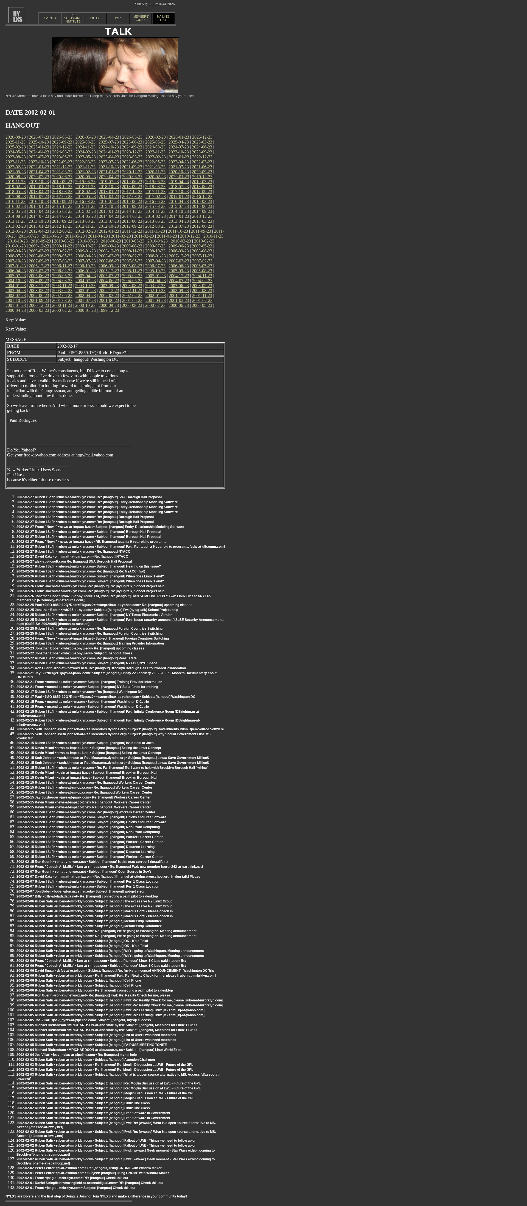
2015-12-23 (62, 206)
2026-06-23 (62, 137)
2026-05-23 (85, 137)
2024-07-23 (179, 147)
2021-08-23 (155, 166)
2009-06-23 (179, 246)
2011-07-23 (29, 236)
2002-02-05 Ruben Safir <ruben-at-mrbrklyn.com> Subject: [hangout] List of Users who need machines (96, 1035)
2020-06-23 (62, 176)
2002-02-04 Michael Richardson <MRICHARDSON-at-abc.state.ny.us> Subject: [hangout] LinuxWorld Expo (98, 1050)
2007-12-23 (179, 256)
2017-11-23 (155, 191)
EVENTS (50, 18)
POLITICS (95, 18)
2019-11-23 (15, 181)
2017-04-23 (109, 196)
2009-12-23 (39, 246)
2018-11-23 (85, 186)
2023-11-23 (155, 152)
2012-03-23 (62, 231)
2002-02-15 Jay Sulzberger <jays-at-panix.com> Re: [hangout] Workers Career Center (83, 797)
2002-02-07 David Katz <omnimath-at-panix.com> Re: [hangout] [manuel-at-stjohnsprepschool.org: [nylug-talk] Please (108, 877)
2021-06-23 (202, 166)
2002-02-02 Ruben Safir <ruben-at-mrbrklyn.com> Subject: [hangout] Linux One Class (83, 1103)
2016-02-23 (15, 206)
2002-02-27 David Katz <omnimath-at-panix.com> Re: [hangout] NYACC (72, 556)
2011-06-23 (52, 236)
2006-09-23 (109, 265)
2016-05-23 (155, 201)
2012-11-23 (85, 226)
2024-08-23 (155, 147)
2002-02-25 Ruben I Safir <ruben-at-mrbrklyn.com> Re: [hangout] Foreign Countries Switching (89, 628)
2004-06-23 (109, 280)
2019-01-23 (39, 186)
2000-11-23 (62, 305)
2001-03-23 (179, 300)
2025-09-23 (62, 142)
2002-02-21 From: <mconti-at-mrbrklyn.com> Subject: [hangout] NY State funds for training (87, 687)
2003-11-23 (62, 285)
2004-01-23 (15, 285)
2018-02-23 (85, 191)
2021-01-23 (109, 171)
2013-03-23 (202, 221)
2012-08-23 (155, 226)
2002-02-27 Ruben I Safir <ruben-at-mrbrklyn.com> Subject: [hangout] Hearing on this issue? (88, 566)
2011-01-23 (167, 236)
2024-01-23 (109, 152)
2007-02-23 (202, 260)
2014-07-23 (39, 216)
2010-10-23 (17, 241)
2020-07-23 (39, 176)
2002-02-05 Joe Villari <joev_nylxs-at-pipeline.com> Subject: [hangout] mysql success (83, 1020)
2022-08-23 (85, 161)
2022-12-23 (202, 157)
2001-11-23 (202, 295)
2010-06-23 (111, 241)
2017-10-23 (179, 191)
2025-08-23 (85, 142)
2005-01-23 (155, 275)
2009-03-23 (39, 251)
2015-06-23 (202, 206)
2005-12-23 (109, 270)
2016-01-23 (39, 206)
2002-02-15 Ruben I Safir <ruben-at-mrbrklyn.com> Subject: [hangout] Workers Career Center (89, 837)
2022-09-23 (62, 161)
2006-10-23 (85, 265)
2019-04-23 (179, 181)
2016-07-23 (109, 201)
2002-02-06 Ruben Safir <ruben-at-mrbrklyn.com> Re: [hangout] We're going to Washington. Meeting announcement (106, 931)
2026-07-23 (39, 137)
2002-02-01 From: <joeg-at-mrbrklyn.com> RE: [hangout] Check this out (72, 1178)
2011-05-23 (75, 236)
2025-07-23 (109, 142)
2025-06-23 (132, 142)
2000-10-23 (85, 305)
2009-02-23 (62, 251)
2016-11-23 (15, 201)
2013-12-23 (202, 216)
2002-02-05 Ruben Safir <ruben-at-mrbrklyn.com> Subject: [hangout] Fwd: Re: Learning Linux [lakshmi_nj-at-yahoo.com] (110, 1010)
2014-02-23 (155, 216)
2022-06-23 (132, 161)
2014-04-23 (109, 216)
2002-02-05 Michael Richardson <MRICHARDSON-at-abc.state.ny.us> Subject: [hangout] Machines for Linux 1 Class (106, 1025)
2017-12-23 (132, 191)
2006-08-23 (132, 265)
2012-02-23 (85, 231)
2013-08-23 (85, 221)
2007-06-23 (109, 260)
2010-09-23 (41, 241)
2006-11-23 (62, 265)
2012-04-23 (39, 231)
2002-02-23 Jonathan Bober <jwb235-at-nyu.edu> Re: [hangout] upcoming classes (80, 648)
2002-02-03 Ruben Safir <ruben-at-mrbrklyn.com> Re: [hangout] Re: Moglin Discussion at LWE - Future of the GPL (104, 1065)
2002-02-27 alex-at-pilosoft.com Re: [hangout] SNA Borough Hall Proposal (74, 561)
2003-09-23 (109, 285)
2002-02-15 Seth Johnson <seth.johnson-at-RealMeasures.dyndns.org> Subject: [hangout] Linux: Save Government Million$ (112, 758)
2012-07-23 (179, 226)
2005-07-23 (15, 275)
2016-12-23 (202, 196)
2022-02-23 (15, 166)
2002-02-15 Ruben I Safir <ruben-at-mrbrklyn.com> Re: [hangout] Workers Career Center (85, 782)
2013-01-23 (39, 226)
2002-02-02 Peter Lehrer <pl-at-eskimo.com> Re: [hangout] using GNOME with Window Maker (89, 1168)
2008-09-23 (179, 251)
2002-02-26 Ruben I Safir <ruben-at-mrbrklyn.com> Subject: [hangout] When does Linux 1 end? (90, 576)
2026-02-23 (155, 137)
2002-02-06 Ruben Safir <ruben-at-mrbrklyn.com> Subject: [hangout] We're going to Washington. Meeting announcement (110, 951)
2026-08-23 (15, 137)
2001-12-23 (179, 295)
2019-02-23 (15, 186)
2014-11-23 (155, 211)
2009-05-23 (202, 246)
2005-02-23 (132, 275)
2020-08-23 (15, 176)
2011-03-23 (121, 236)
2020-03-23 (132, 176)
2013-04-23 (179, 221)
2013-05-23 (155, 221)
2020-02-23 (155, 176)
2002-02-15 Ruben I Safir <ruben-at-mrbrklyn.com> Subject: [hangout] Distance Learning (85, 847)
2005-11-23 (132, 270)
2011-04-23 (98, 236)
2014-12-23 (132, 211)
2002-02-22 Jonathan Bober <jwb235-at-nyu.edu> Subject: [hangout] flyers (74, 653)
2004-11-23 (202, 275)
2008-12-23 (109, 251)
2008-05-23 (62, 256)
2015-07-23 (179, 206)
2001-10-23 (15, 300)
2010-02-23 (204, 241)
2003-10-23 (85, 285)
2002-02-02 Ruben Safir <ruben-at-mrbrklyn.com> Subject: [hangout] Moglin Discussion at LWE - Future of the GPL (105, 1093)
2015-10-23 (109, 206)
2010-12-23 (190, 236)
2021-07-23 (179, 166)
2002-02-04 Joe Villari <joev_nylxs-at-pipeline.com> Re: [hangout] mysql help (76, 1055)
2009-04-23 (15, 251)
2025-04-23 (179, 142)
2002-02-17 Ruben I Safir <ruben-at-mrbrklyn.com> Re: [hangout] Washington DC (79, 692)
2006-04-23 (15, 270)
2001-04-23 (155, 300)
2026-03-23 (132, 137)
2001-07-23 (85, 300)
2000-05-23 (202, 305)
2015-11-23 (85, 206)
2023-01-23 (179, 157)
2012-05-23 (15, 231)
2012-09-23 (132, 226)
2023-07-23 (39, 157)
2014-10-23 (179, 211)
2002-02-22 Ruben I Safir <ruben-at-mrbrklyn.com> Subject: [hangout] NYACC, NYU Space (86, 663)
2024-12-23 (62, 147)
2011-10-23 (178, 231)
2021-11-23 (85, 166)
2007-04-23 (155, 260)
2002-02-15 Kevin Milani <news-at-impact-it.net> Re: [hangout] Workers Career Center (83, 802)
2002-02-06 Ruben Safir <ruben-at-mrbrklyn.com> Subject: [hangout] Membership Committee (89, 921)
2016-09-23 (62, 201)
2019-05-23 (155, 181)
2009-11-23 (62, 246)
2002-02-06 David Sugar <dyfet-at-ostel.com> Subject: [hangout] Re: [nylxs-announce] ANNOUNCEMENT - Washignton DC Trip (115, 971)
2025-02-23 (15, 147)
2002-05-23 (62, 295)
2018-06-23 (202, 186)
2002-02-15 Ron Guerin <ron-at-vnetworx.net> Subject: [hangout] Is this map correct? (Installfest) (92, 862)
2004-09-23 (39, 280)
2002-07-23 (15, 295)
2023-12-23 (132, 152)
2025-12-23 (202, 137)
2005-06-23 (39, 275)
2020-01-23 (179, 176)
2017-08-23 (15, 196)
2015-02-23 (85, 211)
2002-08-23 (202, 290)
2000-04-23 (15, 310)
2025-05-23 (155, 142)
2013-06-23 (132, 221)
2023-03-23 (132, 157)
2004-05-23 (132, 280)
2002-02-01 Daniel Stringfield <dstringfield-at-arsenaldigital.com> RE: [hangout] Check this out (89, 1183)
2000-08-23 (132, 305)
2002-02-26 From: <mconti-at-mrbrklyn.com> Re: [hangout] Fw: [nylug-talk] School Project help (90, 586)
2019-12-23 (202, 176)
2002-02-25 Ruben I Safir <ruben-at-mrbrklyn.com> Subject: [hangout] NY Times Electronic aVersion (94, 615)
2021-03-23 (62, 171)
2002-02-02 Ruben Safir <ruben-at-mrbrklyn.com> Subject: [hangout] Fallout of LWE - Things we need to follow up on (106, 1140)
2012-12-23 (62, 226)
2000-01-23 (85, 310)
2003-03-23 (39, 290)
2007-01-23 (15, 265)
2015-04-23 (39, 211)
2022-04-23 (179, 161)
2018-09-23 (132, 186)
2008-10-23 (155, 251)
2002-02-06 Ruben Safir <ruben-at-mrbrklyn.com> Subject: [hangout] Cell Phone (78, 980)
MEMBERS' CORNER (141, 18)
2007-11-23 (202, 256)
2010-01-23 (15, 246)
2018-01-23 (109, 191)
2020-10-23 (179, 171)
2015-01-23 (109, 211)
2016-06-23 (132, 201)
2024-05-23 (15, 152)
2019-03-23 (202, 181)
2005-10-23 (155, 270)
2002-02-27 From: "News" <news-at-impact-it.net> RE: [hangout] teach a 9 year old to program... (91, 542)
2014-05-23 (85, 216)
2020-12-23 (132, 171)
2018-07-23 (179, 186)
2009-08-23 (132, 246)
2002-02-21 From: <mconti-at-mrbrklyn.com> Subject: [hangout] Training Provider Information (89, 682)
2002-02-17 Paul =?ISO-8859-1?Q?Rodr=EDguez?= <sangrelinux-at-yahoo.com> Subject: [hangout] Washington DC (105, 697)
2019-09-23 (62, 181)
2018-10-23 (109, 186)
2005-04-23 (85, 275)
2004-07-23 (85, 280)
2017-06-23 (62, 196)
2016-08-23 (85, 201)
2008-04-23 (85, 256)
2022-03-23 (202, 161)
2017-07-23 (39, 196)
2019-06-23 (132, 181)
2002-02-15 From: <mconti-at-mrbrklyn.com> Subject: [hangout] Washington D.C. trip (82, 702)
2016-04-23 (179, 201)
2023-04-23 (109, 157)
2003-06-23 (179, 285)
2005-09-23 (179, 270)
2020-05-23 (85, 176)
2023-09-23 (202, 152)
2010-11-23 (213, 236)
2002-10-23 (155, 290)
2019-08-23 (85, 181)
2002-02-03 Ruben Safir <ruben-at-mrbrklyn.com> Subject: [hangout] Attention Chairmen (85, 1060)
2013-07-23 (109, 221)
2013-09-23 (62, 221)
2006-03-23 (39, 270)
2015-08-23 (155, 206)
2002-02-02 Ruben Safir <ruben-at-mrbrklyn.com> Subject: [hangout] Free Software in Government (93, 1113)
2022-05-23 (155, 161)
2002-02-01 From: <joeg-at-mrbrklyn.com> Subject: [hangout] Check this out (75, 1188)
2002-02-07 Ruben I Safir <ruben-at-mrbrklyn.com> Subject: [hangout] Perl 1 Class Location (87, 881)
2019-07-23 (109, 181)
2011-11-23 (155, 231)
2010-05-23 (134, 241)
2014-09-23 (202, 211)
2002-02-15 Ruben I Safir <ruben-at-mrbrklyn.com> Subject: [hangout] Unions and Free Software (91, 817)
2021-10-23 (109, 166)
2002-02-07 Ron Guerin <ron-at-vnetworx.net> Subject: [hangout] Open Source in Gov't (83, 872)
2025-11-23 (15, 142)
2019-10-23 (39, 181)
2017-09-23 (202, 191)
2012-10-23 (109, 226)
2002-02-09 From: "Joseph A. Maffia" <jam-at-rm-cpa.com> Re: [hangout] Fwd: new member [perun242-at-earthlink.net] (109, 867)
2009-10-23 (85, 246)
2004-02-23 (202, 280)
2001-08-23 (62, 300)
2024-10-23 (109, 147)
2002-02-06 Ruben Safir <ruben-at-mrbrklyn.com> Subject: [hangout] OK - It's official (82, 941)
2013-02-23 (15, 226)
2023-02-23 (155, 157)
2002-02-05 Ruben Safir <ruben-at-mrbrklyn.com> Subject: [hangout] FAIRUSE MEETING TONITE (91, 1045)
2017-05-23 (85, 196)
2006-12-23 (39, 265)
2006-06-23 (179, 265)
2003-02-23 (62, 290)
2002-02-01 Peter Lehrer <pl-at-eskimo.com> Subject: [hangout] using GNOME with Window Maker (92, 1173)
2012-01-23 (109, 231)
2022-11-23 (15, 161)
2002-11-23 (132, 290)
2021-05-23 (15, 171)
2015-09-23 (132, 206)
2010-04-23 (157, 241)
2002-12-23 (109, 290)
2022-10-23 (39, 161)
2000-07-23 (155, 305)
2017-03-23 (132, 196)
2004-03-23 (179, 280)
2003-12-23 (39, 285)
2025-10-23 (39, 142)
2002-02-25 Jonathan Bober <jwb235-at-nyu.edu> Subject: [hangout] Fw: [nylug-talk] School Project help (97, 610)
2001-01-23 (15, 305)
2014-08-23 (15, 216)
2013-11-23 (15, 221)
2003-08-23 (132, 285)
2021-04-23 (39, 171)
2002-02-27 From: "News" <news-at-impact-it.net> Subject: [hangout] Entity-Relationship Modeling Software (100, 527)
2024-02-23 (85, 152)
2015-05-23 (15, 211)
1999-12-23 (109, 310)
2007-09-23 (39, 260)
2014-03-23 (132, 216)
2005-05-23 (62, 275)
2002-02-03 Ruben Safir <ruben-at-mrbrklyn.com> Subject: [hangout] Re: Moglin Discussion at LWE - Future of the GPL (108, 1083)
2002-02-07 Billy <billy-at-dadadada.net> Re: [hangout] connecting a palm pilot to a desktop (87, 896)
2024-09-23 (132, 147)
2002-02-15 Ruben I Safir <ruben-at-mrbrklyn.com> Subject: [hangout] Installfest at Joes (85, 743)
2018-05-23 (15, 191)
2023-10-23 (179, 152)
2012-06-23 (202, 226)
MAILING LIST (163, 18)
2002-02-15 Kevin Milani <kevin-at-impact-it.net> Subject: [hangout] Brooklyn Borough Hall (86, 773)
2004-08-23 (62, 280)
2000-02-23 (62, 310)
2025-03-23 (202, 142)
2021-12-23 (62, 166)
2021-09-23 (132, 166)
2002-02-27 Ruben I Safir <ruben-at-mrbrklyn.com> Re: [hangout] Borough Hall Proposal (85, 517)
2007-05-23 (132, 260)
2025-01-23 (39, 147)
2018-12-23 (62, 186)
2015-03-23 (62, 211)
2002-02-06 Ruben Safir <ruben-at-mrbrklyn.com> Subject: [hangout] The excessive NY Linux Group (94, 901)
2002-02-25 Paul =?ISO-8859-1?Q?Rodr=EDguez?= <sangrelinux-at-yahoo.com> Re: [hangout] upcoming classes (104, 605)
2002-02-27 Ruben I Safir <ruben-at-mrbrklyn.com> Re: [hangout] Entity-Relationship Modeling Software (97, 502)
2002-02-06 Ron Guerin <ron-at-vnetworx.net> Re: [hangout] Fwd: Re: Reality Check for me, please (93, 995)
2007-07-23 (85, 260)
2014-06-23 (62, 216)
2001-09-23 (39, 300)
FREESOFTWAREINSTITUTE (72, 18)
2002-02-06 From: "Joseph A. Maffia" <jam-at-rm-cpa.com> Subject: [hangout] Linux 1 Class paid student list (101, 961)
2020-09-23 (202, 171)
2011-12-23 (132, 231)
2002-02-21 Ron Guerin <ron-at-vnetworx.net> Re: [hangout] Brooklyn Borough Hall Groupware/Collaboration (101, 668)
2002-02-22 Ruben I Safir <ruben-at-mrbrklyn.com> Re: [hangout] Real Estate (76, 658)
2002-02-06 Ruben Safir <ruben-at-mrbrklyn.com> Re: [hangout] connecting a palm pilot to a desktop (94, 990)
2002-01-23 (155, 295)
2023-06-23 (62, 157)
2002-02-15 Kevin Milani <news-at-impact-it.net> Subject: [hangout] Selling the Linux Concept (88, 748)
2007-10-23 (15, 260)
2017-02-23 (155, 196)
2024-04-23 (39, 152)
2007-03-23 (179, 260)
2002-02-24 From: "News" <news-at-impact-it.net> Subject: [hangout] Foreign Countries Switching (92, 638)
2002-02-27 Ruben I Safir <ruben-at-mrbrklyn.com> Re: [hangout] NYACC (73, 552)
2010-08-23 (64, 241)
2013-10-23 (39, 221)
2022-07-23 (109, 161)
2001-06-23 (109, 300)
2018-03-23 (62, 191)
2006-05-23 (202, 265)
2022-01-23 (39, 166)
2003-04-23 (15, 290)
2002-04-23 (85, 295)
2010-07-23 (87, 241)
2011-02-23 (144, 236)
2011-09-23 (201, 231)
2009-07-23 (155, 246)
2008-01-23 (155, 256)
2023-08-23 (15, 157)
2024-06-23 (202, 147)
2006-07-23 (155, 265)
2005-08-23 (202, 270)
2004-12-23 (179, 275)
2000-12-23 (39, 305)
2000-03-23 (39, 310)
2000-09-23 (109, 305)
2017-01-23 (179, 196)
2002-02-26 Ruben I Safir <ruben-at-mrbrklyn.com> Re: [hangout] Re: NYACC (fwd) (80, 571)
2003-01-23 (85, 290)
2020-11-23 (155, 171)
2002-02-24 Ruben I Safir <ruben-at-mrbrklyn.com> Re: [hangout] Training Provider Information (90, 643)
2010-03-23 (181, 241)
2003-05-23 (202, 285)
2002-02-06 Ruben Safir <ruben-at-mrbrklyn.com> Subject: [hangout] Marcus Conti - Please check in (94, 911)
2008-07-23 (15, 256)
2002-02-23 (132, 295)
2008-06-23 (39, 256)
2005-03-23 (109, 275)
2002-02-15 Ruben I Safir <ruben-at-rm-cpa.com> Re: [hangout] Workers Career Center (84, 787)
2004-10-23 (15, 280)
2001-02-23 (202, 300)
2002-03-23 (109, 295)
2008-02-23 (132, 256)
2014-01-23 (179, 216)
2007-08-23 (62, 260)
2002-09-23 (179, 290)
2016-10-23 (39, 201)
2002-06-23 (39, 295)
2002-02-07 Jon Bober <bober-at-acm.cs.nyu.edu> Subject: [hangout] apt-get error (80, 891)
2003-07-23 (155, 285)
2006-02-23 (62, 270)
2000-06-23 (179, 305)
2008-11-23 (132, 251)
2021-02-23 (85, 171)
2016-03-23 (202, 201)
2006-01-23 (85, 270)
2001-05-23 (132, 300)
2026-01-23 (179, 137)
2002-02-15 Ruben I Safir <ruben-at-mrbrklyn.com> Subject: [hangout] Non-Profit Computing (88, 827)
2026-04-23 (109, 137)
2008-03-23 (109, 256)
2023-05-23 (85, 157)
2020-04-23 (109, 176)
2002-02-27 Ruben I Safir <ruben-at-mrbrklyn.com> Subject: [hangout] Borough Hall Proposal (88, 532)
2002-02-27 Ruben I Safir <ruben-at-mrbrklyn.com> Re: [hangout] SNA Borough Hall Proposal (89, 497)
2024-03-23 (62, 152)
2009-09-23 (109, 246)
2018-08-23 (155, 186)
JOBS (118, 18)
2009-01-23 (85, 251)
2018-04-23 (39, 191)
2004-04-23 (155, 280)
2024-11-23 (85, 147)
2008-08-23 (202, 251)
